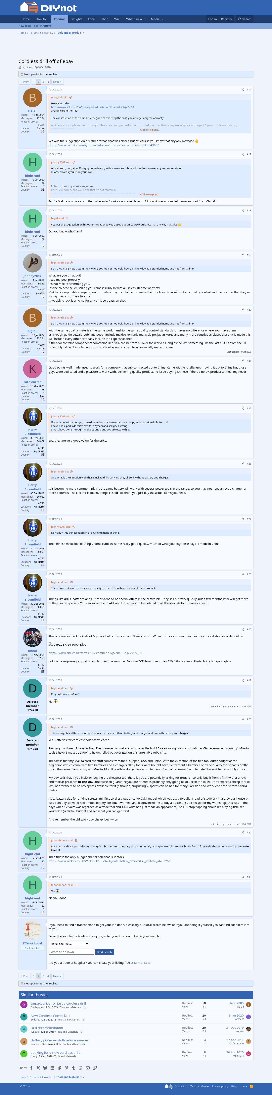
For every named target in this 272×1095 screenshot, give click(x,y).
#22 (249, 408)
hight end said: (60, 262)
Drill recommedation (47, 1027)
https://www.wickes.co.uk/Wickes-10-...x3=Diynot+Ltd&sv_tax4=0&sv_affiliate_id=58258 (110, 861)
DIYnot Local (142, 963)
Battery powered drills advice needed (60, 1040)
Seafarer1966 (38, 1044)
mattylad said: (59, 97)
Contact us (181, 1086)
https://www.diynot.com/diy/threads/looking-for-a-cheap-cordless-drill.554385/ (104, 145)
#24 (249, 519)
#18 (249, 210)
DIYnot (26, 1086)
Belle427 (35, 1019)
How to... (42, 19)
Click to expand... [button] (150, 129)
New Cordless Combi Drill (50, 1015)
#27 (249, 680)
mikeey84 (238, 1056)
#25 (249, 574)
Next (56, 81)
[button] (145, 19)
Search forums (42, 25)
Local (91, 19)
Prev (26, 81)
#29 (249, 832)
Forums (59, 19)
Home (26, 19)
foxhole (240, 1031)
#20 (249, 309)
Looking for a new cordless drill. (55, 1052)
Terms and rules (199, 1086)
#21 (249, 360)
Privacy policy (220, 1086)
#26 (249, 629)
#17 (249, 154)
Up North (39, 451)
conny (34, 1056)
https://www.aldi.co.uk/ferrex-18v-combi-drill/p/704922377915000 (95, 653)
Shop (104, 19)
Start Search (104, 952)
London (40, 293)
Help (234, 1086)
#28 (249, 719)
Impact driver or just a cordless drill (58, 1003)
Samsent (239, 1019)
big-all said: (57, 218)
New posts (25, 25)
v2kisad (35, 1031)
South (41, 668)
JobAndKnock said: (62, 840)
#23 (249, 463)
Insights (76, 19)
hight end (27, 67)
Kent (41, 396)
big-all (240, 1006)
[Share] (243, 89)
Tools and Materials (70, 1007)
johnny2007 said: (61, 162)
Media (155, 19)
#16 (249, 89)
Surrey (40, 128)
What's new (134, 19)
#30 (249, 877)
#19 (249, 255)
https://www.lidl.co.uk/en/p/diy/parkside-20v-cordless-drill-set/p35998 (92, 107)
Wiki (117, 19)
